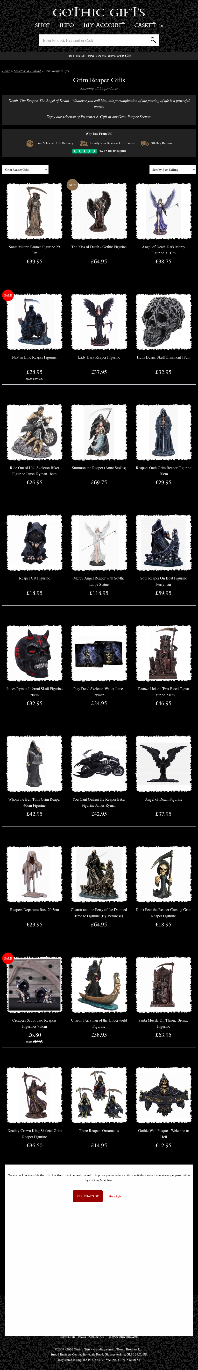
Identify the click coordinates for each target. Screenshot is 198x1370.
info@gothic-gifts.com (123, 1336)
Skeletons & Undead (27, 71)
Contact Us (96, 1336)
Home (6, 71)
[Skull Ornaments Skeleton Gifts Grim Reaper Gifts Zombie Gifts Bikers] (25, 170)
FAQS (82, 1336)
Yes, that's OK (88, 1196)
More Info (114, 1196)
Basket (149, 25)
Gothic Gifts (99, 13)
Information (67, 1336)
